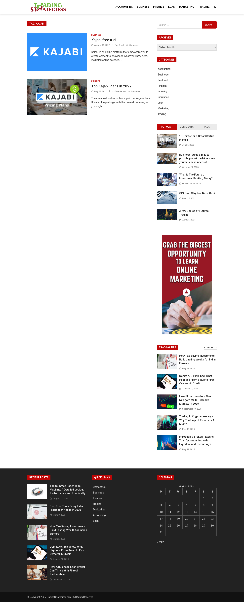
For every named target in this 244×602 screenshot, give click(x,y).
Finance (158, 6)
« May (160, 541)
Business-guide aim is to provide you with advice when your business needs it (197, 158)
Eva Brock (119, 45)
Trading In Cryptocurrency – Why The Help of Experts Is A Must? (196, 420)
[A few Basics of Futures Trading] (167, 219)
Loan (171, 6)
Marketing (186, 6)
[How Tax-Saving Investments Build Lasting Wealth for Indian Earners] (167, 368)
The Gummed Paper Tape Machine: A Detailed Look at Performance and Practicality (67, 489)
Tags (206, 126)
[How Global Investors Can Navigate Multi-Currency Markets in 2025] (167, 408)
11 (169, 512)
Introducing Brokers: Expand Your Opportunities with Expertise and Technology (196, 440)
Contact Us (99, 487)
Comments (187, 126)
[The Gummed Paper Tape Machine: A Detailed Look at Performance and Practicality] (37, 498)
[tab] (167, 127)
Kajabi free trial (103, 40)
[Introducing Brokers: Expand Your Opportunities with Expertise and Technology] (167, 449)
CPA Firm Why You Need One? (197, 193)
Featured (163, 80)
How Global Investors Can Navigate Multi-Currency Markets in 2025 (195, 400)
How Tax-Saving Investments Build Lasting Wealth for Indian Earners (197, 359)
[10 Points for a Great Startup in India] (167, 146)
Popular (166, 126)
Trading (204, 6)
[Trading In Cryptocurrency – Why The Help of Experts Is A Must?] (167, 428)
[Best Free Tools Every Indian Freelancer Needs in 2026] (37, 518)
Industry (162, 91)
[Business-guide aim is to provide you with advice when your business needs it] (167, 163)
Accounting (124, 6)
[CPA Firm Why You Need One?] (167, 203)
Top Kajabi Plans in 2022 (111, 86)
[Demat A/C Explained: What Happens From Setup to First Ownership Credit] (167, 388)
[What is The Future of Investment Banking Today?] (167, 185)
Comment (134, 45)
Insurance (163, 97)
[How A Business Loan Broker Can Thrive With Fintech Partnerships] (37, 579)
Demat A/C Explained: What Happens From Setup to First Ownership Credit (196, 379)
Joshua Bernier (119, 91)
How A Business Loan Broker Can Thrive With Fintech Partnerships (67, 570)
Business (143, 6)
